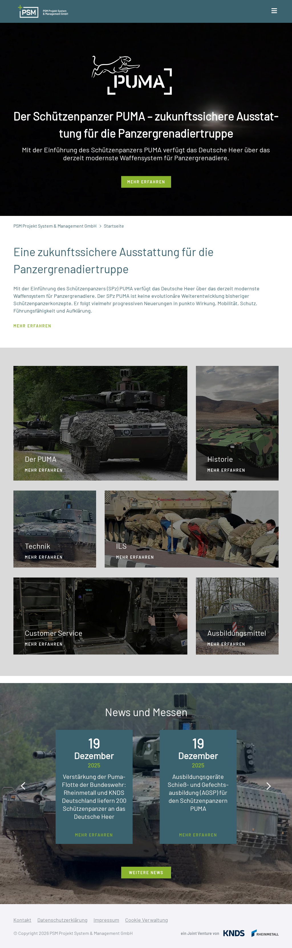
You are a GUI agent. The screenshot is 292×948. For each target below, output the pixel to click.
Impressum (106, 920)
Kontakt (22, 920)
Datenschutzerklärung (62, 920)
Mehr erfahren (146, 181)
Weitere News (146, 872)
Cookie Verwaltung (146, 920)
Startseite (114, 225)
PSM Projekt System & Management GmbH (54, 225)
